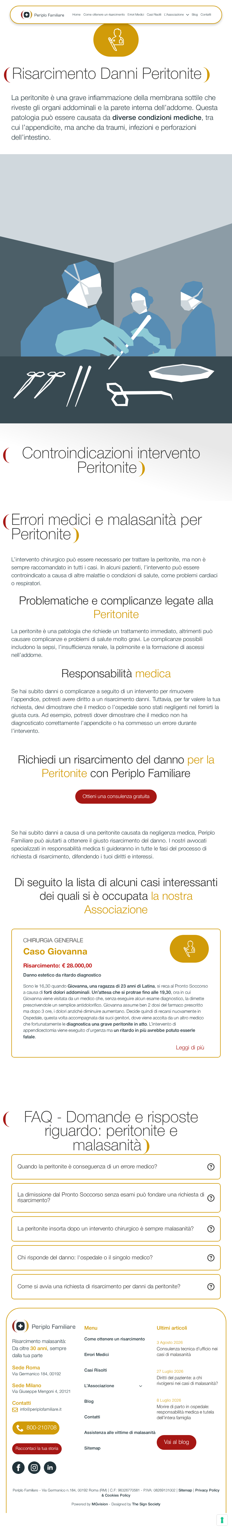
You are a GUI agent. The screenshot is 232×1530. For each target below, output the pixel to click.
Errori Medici (136, 14)
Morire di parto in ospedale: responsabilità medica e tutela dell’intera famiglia (185, 1412)
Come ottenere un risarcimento (104, 14)
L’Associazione (174, 14)
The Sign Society (146, 1504)
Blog (195, 14)
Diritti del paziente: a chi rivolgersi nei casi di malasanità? (187, 1380)
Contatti (206, 14)
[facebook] (18, 1467)
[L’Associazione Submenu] (186, 14)
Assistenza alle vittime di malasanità (116, 1433)
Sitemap (92, 1448)
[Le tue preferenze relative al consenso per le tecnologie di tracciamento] (222, 1520)
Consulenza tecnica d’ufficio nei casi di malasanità (187, 1352)
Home (76, 14)
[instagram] (34, 1467)
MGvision (100, 1504)
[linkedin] (50, 1467)
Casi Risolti (154, 14)
